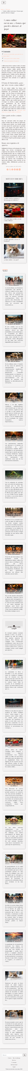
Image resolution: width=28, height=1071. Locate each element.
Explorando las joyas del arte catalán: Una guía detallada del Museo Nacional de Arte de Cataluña (14, 324)
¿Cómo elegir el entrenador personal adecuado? (14, 822)
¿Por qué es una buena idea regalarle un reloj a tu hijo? (14, 400)
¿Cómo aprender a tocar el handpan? (14, 438)
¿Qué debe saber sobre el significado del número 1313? (14, 515)
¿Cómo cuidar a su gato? (11, 260)
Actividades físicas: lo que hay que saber (14, 861)
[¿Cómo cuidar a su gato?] (14, 251)
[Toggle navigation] (4, 2)
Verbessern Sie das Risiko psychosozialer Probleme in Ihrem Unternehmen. (14, 552)
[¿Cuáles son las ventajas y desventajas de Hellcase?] (14, 190)
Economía (14, 1062)
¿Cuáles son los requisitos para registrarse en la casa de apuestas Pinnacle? (14, 591)
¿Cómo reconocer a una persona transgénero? (14, 666)
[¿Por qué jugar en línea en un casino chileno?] (14, 210)
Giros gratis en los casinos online (11, 58)
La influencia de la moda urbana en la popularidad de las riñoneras (14, 283)
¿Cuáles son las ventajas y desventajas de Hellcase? (11, 199)
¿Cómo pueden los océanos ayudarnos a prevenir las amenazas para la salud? (14, 940)
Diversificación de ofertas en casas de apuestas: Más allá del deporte (14, 359)
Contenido (6, 52)
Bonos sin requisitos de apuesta (11, 61)
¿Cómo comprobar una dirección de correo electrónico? (14, 784)
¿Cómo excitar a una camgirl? (14, 627)
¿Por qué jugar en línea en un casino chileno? (12, 219)
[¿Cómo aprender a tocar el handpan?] (14, 231)
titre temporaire (10, 1016)
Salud (14, 1067)
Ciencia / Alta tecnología (14, 1058)
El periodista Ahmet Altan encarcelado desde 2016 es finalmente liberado (14, 900)
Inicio (2, 9)
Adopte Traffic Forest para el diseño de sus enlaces (14, 477)
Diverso (8, 9)
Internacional (14, 1064)
